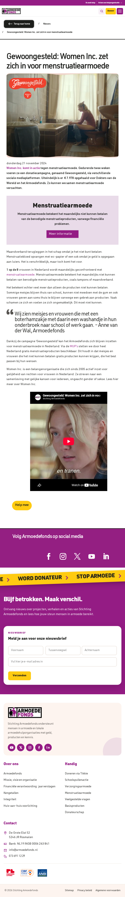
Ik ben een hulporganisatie (108, 3)
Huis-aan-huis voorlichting (20, 806)
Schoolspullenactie (76, 780)
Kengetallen (11, 793)
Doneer (110, 11)
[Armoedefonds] (11, 11)
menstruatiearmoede (21, 274)
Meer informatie (60, 234)
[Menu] (120, 11)
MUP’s (74, 346)
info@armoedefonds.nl (23, 850)
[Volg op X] (77, 556)
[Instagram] (30, 747)
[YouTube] (11, 747)
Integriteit (10, 799)
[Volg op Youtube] (91, 556)
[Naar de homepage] (62, 712)
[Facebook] (39, 747)
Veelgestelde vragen (77, 799)
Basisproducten (74, 806)
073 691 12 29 (17, 856)
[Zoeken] (101, 11)
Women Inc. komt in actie (23, 168)
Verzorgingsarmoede (78, 786)
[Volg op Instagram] (62, 556)
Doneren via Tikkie (76, 773)
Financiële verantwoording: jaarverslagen (30, 786)
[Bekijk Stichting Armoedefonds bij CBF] (27, 873)
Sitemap (69, 890)
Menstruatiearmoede (78, 793)
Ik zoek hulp (90, 3)
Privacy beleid (84, 890)
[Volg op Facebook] (48, 556)
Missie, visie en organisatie (20, 780)
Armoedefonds (13, 773)
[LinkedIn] (48, 747)
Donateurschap (74, 812)
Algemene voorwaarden (108, 890)
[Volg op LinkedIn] (105, 556)
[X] (20, 747)
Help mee (22, 505)
